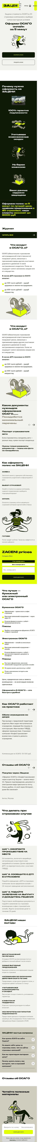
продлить (13, 1140)
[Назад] (29, 425)
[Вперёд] (33, 425)
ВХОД (26, 6)
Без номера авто (27, 1127)
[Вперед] (33, 710)
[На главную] (10, 6)
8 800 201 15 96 (20, 5)
